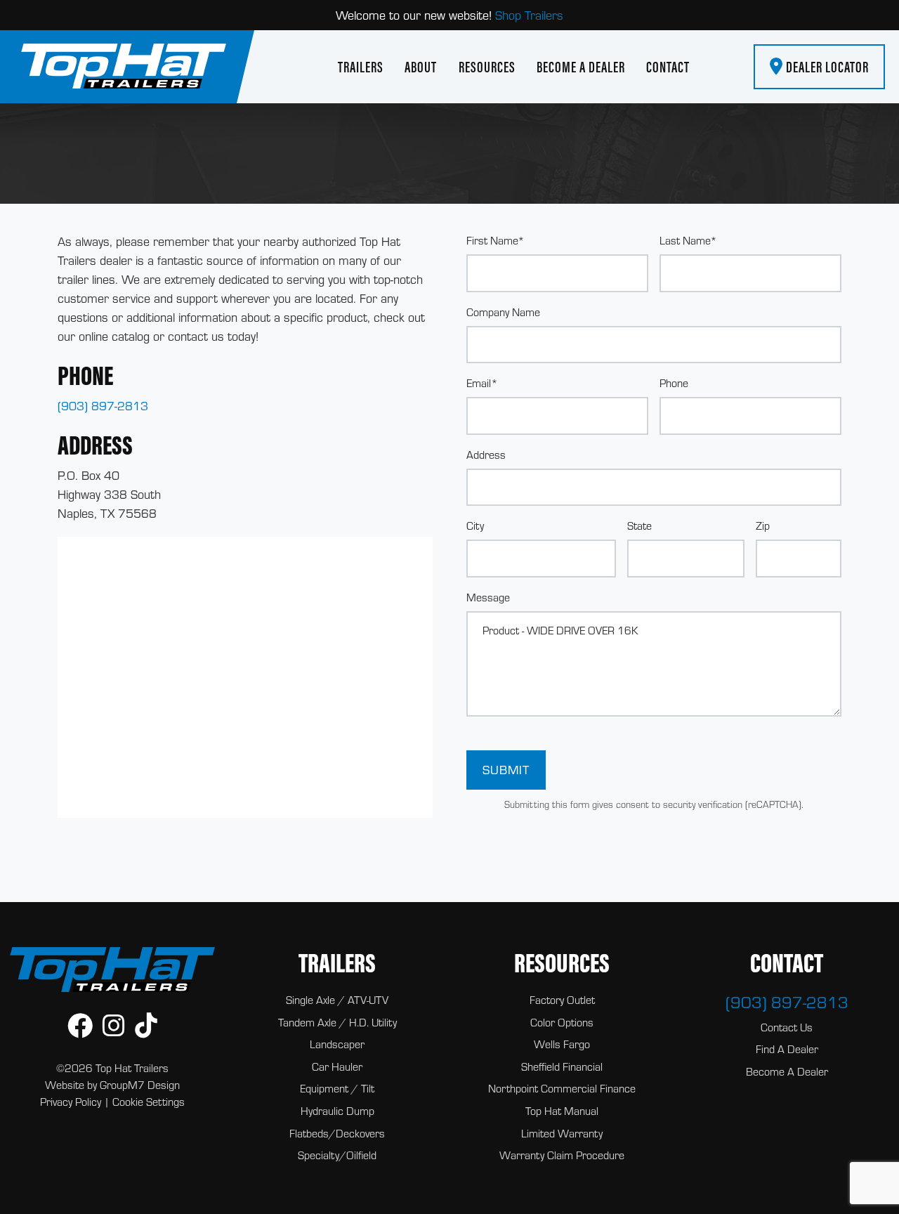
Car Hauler (337, 1066)
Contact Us (787, 1027)
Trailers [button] (360, 67)
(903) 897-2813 (103, 406)
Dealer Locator (826, 67)
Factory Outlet (562, 1000)
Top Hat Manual (561, 1111)
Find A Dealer (787, 1049)
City (475, 525)
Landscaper (337, 1044)
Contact (668, 67)
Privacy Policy (70, 1102)
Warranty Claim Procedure (561, 1155)
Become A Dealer (581, 67)
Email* (482, 383)
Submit (506, 770)
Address (486, 455)
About (421, 67)
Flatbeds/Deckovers (337, 1133)
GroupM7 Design (140, 1085)
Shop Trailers (529, 15)
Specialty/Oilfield (337, 1155)
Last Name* (688, 240)
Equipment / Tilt (337, 1088)
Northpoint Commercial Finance (562, 1088)
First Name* (495, 240)
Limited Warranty (562, 1133)
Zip (763, 525)
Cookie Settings (148, 1102)
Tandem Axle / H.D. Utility (337, 1022)
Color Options (561, 1022)
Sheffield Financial (562, 1066)
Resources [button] (487, 67)
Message (488, 597)
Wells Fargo (562, 1044)
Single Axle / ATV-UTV (337, 1000)
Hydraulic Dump (337, 1111)
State (639, 525)
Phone (674, 383)
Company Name (503, 312)
